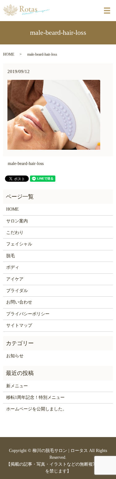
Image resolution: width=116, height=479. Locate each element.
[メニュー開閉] (107, 10)
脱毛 (10, 255)
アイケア (15, 279)
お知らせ (15, 356)
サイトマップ (19, 325)
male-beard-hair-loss (26, 163)
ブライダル (17, 290)
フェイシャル (19, 244)
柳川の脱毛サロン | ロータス (60, 450)
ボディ (12, 267)
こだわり (15, 232)
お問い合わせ (19, 302)
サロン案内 (17, 221)
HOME (8, 54)
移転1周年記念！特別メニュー (35, 397)
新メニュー (17, 386)
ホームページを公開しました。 (36, 409)
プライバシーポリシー (27, 314)
